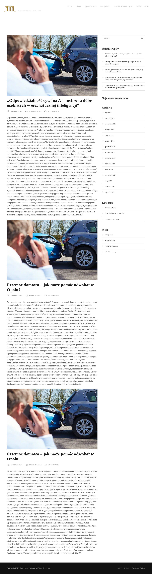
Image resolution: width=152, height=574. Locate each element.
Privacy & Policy (138, 568)
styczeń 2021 (109, 141)
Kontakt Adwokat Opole (123, 6)
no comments (53, 111)
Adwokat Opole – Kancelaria (115, 213)
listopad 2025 (110, 129)
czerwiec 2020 (110, 175)
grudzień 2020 (110, 147)
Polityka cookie (142, 6)
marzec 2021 (109, 135)
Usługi (78, 6)
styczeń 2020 (109, 192)
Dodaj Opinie (105, 6)
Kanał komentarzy (111, 246)
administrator (16, 111)
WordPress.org (110, 252)
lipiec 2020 (109, 169)
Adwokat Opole (35, 111)
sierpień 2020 (110, 164)
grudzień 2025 (110, 124)
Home (69, 6)
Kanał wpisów (110, 240)
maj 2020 (108, 181)
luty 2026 (108, 112)
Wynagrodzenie (90, 6)
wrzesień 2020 (110, 158)
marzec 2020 (109, 186)
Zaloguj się (109, 235)
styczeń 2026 (109, 118)
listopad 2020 (110, 152)
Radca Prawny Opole (112, 219)
